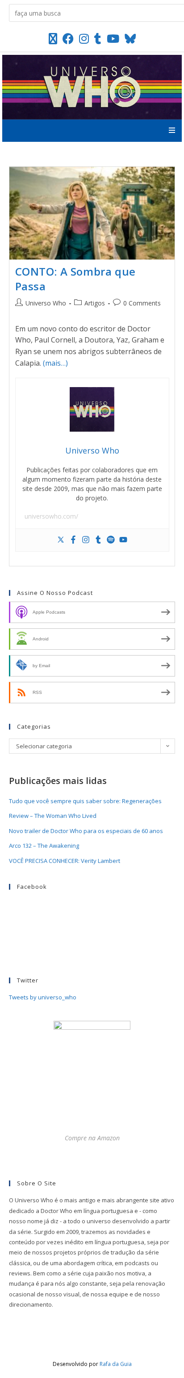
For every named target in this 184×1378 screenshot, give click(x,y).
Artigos (94, 303)
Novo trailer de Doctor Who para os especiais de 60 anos (86, 831)
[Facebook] (73, 540)
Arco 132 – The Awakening (44, 846)
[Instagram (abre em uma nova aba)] (84, 39)
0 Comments (142, 303)
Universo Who (45, 303)
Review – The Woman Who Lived (52, 816)
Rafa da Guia (116, 1364)
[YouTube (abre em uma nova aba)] (113, 39)
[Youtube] (123, 540)
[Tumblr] (98, 540)
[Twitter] (61, 540)
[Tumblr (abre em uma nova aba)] (98, 39)
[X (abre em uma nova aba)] (53, 39)
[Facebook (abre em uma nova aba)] (68, 39)
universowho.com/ (51, 516)
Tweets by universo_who (42, 997)
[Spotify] (111, 540)
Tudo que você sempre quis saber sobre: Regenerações (85, 801)
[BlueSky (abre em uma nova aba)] (130, 39)
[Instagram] (86, 540)
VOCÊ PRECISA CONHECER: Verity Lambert (64, 861)
